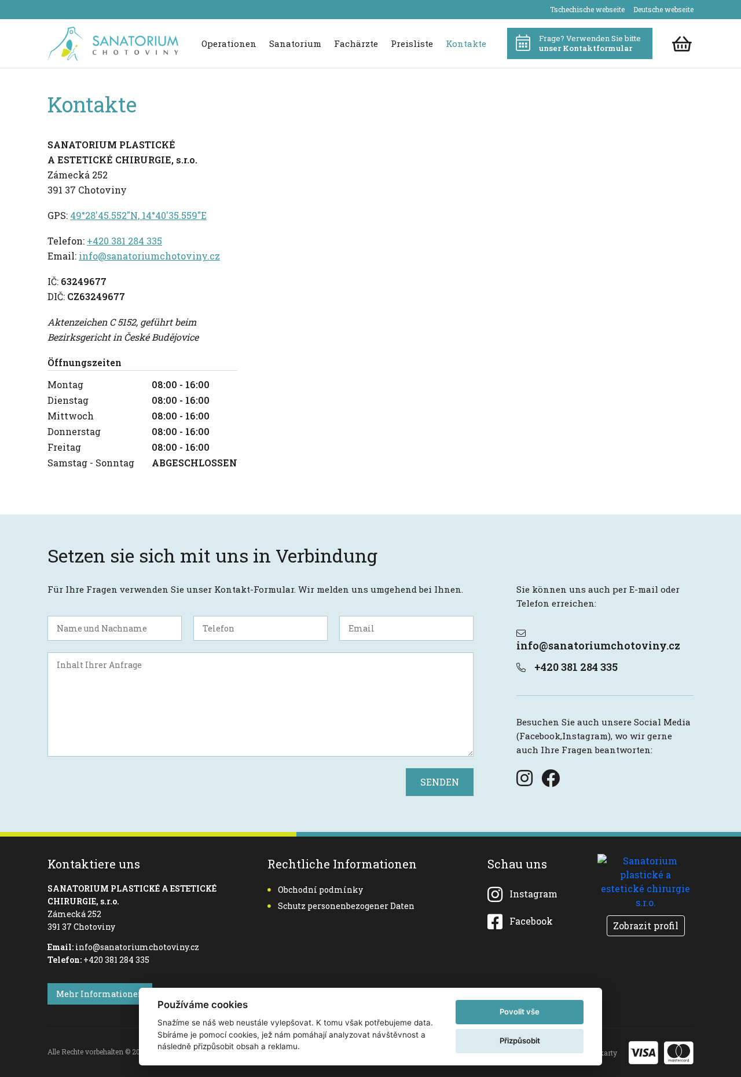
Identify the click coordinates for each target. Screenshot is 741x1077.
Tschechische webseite (587, 9)
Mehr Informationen (100, 993)
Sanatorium (295, 43)
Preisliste (412, 43)
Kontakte (466, 43)
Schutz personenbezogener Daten (346, 905)
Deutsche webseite (663, 9)
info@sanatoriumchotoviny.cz (149, 256)
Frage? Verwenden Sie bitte (590, 43)
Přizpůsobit (520, 1040)
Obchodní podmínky (320, 889)
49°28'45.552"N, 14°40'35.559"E (138, 215)
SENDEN (439, 782)
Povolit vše (520, 1011)
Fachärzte (356, 43)
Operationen (228, 43)
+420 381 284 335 (124, 241)
